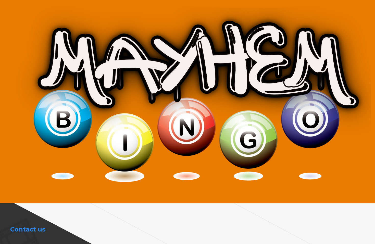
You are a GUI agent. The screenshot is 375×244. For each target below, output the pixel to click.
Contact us (27, 229)
